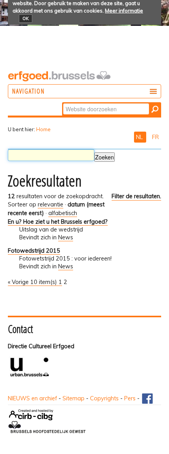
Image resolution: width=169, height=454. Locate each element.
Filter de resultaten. (136, 196)
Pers (130, 398)
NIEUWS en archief (32, 398)
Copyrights (104, 398)
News (65, 237)
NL (140, 137)
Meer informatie (124, 10)
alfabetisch (62, 213)
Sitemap (73, 398)
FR (155, 137)
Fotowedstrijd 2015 (34, 250)
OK (25, 18)
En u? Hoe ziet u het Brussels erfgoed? (58, 221)
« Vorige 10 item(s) (33, 282)
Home (43, 129)
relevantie (50, 204)
